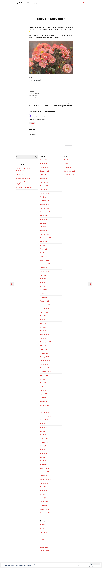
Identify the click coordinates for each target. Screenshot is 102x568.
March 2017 (44, 349)
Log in (66, 163)
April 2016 (43, 390)
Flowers (36, 93)
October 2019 (44, 308)
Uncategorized (45, 551)
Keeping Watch (20, 174)
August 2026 (44, 160)
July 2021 (43, 245)
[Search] (36, 157)
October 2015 (44, 412)
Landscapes (44, 547)
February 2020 (45, 297)
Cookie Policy (28, 565)
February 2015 (44, 442)
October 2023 (44, 189)
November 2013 (45, 472)
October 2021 (44, 234)
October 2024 (44, 182)
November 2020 (45, 264)
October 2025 (44, 171)
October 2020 (44, 267)
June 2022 (43, 219)
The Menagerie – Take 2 (63, 106)
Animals (42, 525)
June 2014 (43, 453)
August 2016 (44, 375)
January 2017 (44, 357)
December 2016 (45, 360)
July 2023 (43, 197)
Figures (42, 539)
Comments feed (69, 171)
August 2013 (44, 483)
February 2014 (44, 464)
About (84, 2)
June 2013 (43, 490)
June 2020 (43, 282)
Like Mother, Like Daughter (24, 187)
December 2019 (45, 305)
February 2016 (44, 397)
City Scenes (44, 532)
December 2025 (45, 167)
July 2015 (43, 424)
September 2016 (45, 372)
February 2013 (44, 505)
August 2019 (44, 312)
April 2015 (43, 435)
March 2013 (44, 502)
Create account (69, 160)
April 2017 (43, 345)
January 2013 (44, 509)
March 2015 (44, 438)
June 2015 (43, 427)
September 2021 (45, 238)
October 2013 (44, 476)
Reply (32, 123)
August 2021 (44, 241)
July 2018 (43, 327)
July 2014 (43, 449)
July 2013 (43, 487)
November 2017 (45, 338)
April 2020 (43, 290)
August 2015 (44, 420)
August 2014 (44, 446)
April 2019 (43, 323)
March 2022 (44, 227)
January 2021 (44, 260)
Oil (38, 95)
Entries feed (68, 167)
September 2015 (45, 416)
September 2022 (45, 212)
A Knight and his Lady (23, 178)
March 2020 (44, 293)
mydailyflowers (35, 97)
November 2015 (45, 409)
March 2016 (44, 394)
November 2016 (45, 364)
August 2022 (44, 215)
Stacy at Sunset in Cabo (38, 106)
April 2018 (43, 331)
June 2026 (43, 163)
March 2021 (44, 256)
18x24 (35, 95)
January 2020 (44, 301)
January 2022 (44, 230)
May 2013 (43, 494)
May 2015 (43, 431)
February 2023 (45, 201)
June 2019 (43, 319)
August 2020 (44, 275)
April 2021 (43, 253)
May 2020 (43, 286)
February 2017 (44, 353)
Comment (68, 144)
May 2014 (43, 457)
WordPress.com (69, 175)
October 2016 (44, 368)
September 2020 (45, 271)
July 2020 (43, 279)
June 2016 (43, 383)
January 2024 (44, 186)
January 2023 (44, 204)
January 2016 (44, 401)
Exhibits (42, 536)
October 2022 (44, 208)
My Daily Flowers (22, 3)
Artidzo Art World (38, 115)
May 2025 (43, 175)
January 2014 (44, 468)
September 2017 (45, 342)
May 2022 (43, 223)
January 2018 (44, 334)
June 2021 (43, 249)
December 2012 (45, 513)
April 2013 (43, 498)
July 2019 (43, 316)
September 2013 (45, 479)
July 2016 (43, 379)
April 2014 (43, 461)
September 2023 (45, 193)
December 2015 (45, 405)
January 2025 (44, 178)
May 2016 (43, 386)
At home (42, 528)
